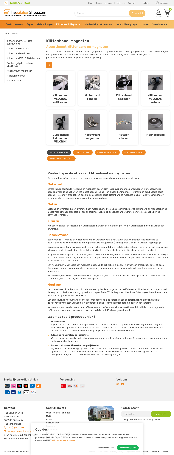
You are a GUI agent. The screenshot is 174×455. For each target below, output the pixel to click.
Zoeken (135, 13)
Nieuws (98, 3)
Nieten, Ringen (45, 24)
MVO (48, 416)
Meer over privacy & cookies (63, 441)
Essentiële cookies (106, 448)
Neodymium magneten (19, 70)
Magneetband (14, 80)
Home (91, 3)
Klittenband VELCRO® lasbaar (24, 58)
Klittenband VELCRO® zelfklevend (19, 42)
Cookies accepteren (127, 448)
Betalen (50, 419)
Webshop (16, 33)
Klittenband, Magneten (68, 24)
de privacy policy (151, 419)
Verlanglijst (121, 3)
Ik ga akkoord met (142, 419)
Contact (131, 3)
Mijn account (109, 3)
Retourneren (52, 423)
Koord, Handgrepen (127, 24)
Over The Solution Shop (58, 412)
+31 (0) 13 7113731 (20, 3)
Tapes (30, 24)
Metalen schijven (16, 75)
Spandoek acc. (160, 24)
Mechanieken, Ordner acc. (99, 24)
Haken (145, 24)
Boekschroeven (14, 24)
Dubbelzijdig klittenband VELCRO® (20, 64)
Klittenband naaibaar (18, 53)
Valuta (146, 3)
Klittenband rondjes (18, 48)
